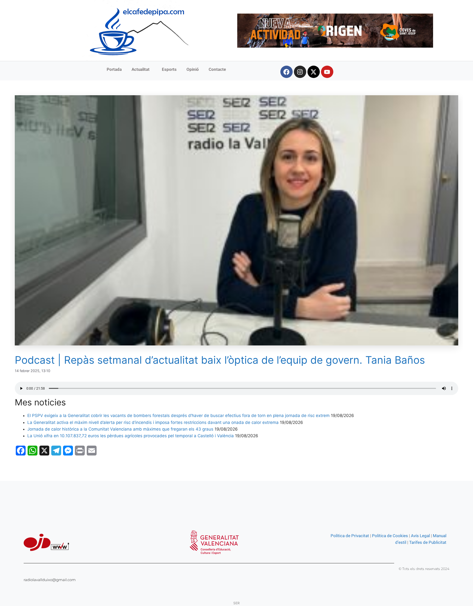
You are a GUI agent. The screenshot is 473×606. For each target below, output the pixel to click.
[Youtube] (327, 72)
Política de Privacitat (350, 535)
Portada (114, 69)
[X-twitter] (313, 72)
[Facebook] (286, 72)
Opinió (192, 69)
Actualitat (141, 69)
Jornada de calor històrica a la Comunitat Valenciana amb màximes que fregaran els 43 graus (120, 429)
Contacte (217, 69)
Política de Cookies (390, 535)
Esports (169, 69)
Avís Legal (420, 535)
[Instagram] (300, 72)
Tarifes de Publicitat (427, 542)
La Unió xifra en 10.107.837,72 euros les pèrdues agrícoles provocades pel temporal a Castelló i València (130, 435)
